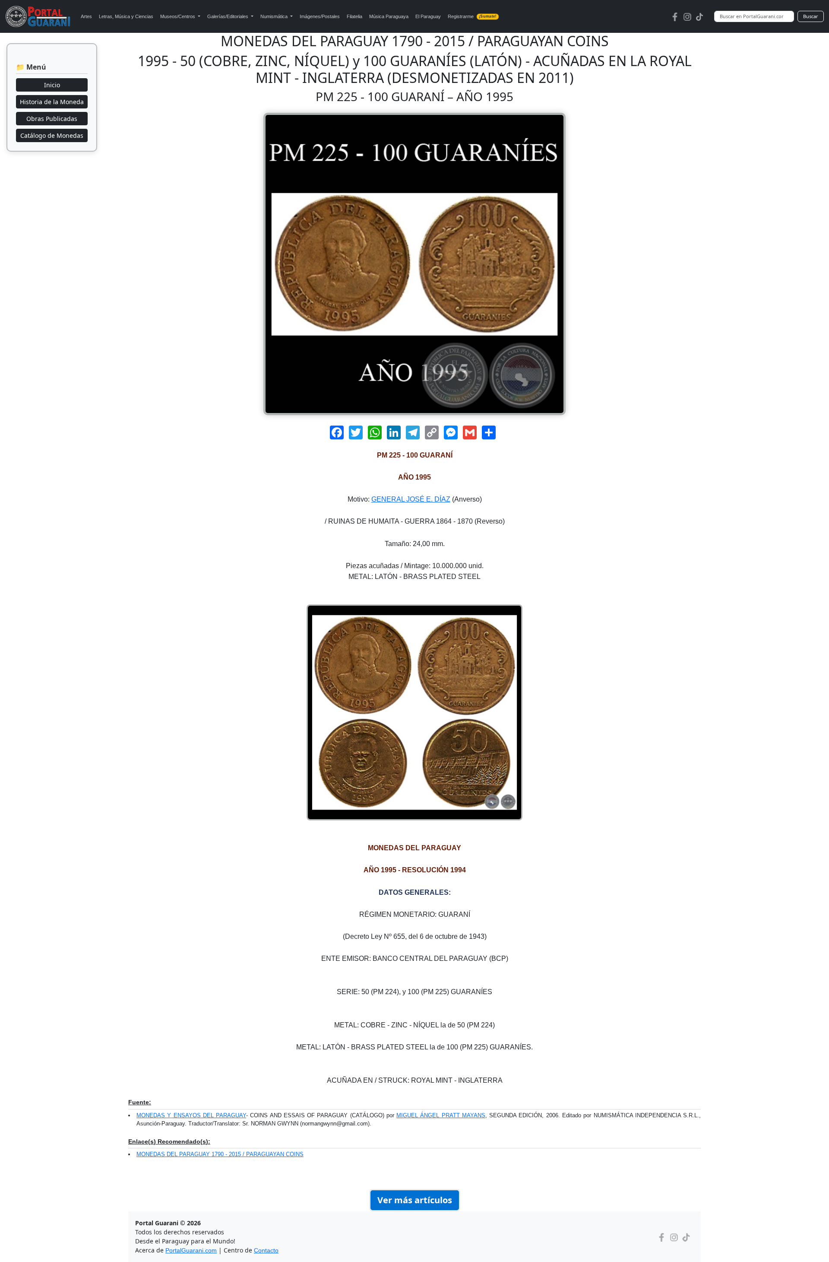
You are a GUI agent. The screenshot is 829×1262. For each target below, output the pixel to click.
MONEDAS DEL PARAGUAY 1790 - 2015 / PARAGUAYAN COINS (220, 1154)
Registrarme (472, 16)
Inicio (52, 85)
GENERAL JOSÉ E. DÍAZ (410, 499)
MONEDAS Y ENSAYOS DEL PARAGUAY (191, 1115)
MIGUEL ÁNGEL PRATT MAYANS (440, 1115)
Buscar (810, 16)
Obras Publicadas (51, 118)
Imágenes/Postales (320, 16)
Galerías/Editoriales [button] (228, 16)
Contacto (266, 1250)
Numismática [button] (274, 16)
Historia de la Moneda (52, 102)
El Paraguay (428, 16)
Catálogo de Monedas (51, 135)
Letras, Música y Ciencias (126, 16)
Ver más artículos (414, 1200)
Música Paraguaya (388, 16)
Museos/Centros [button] (178, 16)
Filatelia (354, 16)
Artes (86, 16)
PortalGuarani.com (191, 1250)
